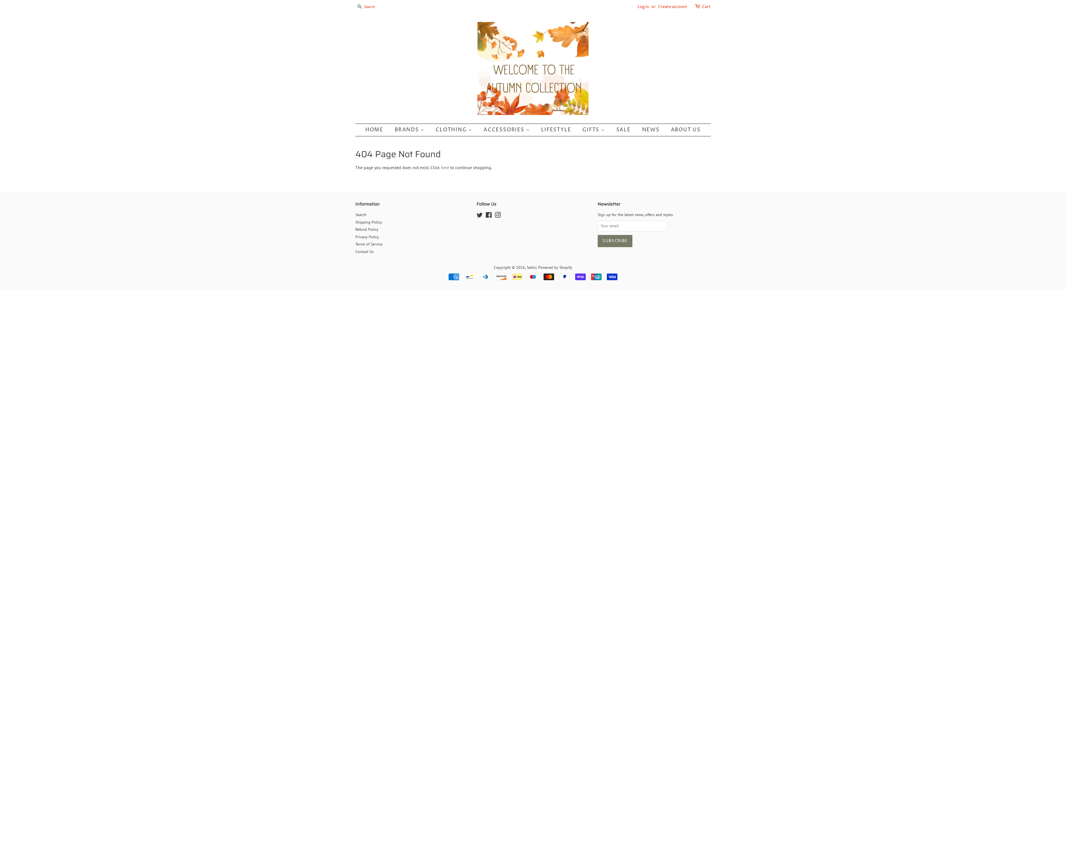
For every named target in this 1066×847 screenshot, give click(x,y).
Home (374, 129)
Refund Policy (366, 229)
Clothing (452, 129)
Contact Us (364, 251)
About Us (686, 129)
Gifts (591, 129)
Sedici (532, 267)
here (445, 167)
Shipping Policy (368, 222)
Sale (623, 129)
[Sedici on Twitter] (480, 216)
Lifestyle (556, 129)
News (651, 129)
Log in (643, 6)
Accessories (505, 129)
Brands (408, 129)
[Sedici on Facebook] (489, 216)
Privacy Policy (367, 236)
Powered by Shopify (555, 267)
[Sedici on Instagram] (498, 216)
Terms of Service (369, 244)
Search (360, 214)
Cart (706, 6)
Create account (672, 6)
